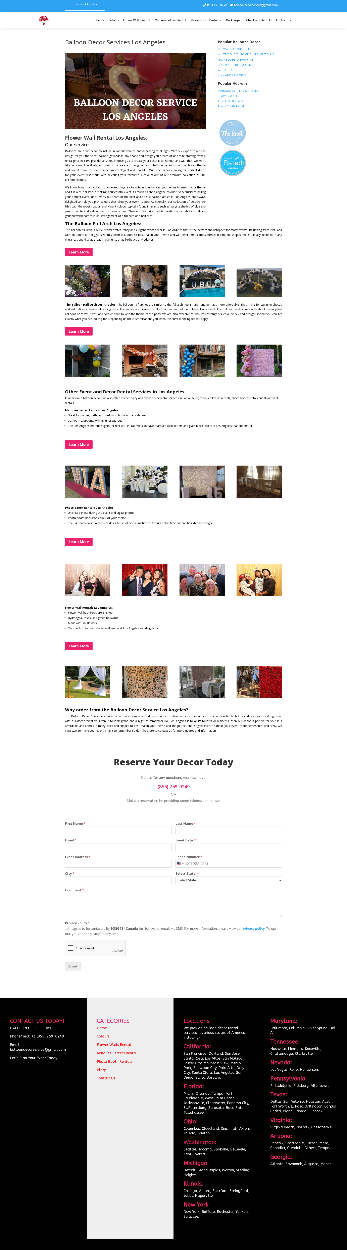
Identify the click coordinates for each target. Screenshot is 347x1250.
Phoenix (276, 1143)
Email (71, 840)
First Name (75, 824)
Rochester (225, 1211)
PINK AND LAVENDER (232, 75)
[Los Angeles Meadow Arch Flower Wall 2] (87, 697)
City (69, 874)
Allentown (319, 1085)
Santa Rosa (193, 1058)
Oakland (215, 1053)
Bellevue (237, 1149)
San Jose (232, 1053)
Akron (244, 1128)
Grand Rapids (209, 1170)
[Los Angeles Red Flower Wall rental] (259, 697)
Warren (228, 1170)
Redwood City (204, 1068)
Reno (293, 1069)
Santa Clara (202, 1072)
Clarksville (304, 1053)
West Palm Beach (220, 1098)
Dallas (275, 1101)
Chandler (277, 1148)
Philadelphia (280, 1085)
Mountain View (215, 1063)
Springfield (239, 1191)
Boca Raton (236, 1108)
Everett (199, 1154)
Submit (72, 966)
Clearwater (215, 1103)
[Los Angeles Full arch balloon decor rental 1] (87, 296)
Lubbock (315, 1111)
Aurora (204, 1191)
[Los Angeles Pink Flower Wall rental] (202, 697)
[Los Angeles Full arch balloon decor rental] (259, 296)
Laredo (300, 1111)
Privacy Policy (77, 923)
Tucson (311, 1143)
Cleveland (210, 1128)
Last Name (186, 824)
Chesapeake (321, 1127)
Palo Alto (226, 1068)
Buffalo (208, 1211)
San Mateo (231, 1058)
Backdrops (233, 20)
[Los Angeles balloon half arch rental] (259, 375)
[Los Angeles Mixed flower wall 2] (144, 697)
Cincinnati (229, 1128)
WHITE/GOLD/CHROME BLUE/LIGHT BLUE (246, 54)
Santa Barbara (207, 1077)
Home (100, 20)
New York (192, 1211)
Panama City (237, 1103)
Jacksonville (194, 1103)
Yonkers (241, 1211)
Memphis (295, 1049)
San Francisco (195, 1053)
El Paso (297, 1106)
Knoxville (312, 1049)
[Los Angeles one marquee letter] (144, 496)
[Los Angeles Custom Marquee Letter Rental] (259, 496)
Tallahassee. (194, 1112)
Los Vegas (278, 1069)
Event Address (77, 857)
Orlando (203, 1093)
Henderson (309, 1069)
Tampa (217, 1093)
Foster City (192, 1063)
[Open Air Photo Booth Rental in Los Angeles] (87, 595)
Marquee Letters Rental (170, 20)
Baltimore (278, 1028)
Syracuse (191, 1216)
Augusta (311, 1164)
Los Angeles (224, 1072)
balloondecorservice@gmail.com (256, 5)
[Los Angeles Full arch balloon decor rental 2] (144, 296)
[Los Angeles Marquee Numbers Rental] (202, 496)
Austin (327, 1101)
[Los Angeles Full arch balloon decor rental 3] (202, 296)
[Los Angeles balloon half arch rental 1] (87, 375)
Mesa (323, 1143)
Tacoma (205, 1149)
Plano (288, 1111)
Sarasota (216, 1108)
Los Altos (212, 1058)
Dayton (203, 1133)
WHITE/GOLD (227, 70)
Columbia (297, 1028)
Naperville (204, 1195)
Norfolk (302, 1127)
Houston (313, 1101)
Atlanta (277, 1164)
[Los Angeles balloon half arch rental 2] (144, 375)
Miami (189, 1093)
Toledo (189, 1133)
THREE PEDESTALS (230, 101)
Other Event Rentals (258, 20)
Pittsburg (301, 1085)
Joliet (188, 1195)
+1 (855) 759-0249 (47, 1036)
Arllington (313, 1106)
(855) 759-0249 (216, 5)
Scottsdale (294, 1143)
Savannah (294, 1164)
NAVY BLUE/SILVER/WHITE (235, 59)
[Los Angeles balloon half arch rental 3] (202, 375)
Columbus (192, 1128)
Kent (187, 1154)
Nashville (278, 1049)
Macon (326, 1164)
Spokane (221, 1149)
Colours (114, 20)
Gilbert (310, 1148)
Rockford (220, 1191)
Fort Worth (279, 1106)
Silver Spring (317, 1028)
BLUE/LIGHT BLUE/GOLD (234, 65)
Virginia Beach (282, 1127)
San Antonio (293, 1101)
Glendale (294, 1148)
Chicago (190, 1191)
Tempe (323, 1148)
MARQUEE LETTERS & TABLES (238, 91)
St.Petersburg (195, 1108)
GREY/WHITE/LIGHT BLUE (235, 49)
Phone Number (189, 857)
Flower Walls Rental (136, 20)
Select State (187, 874)
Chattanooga (281, 1053)
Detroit (190, 1170)
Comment (74, 890)
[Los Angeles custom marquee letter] (87, 496)
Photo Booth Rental (204, 20)
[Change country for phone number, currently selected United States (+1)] (180, 864)
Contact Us (283, 20)
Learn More (79, 252)
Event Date (186, 840)
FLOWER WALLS (228, 96)
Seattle (190, 1149)
